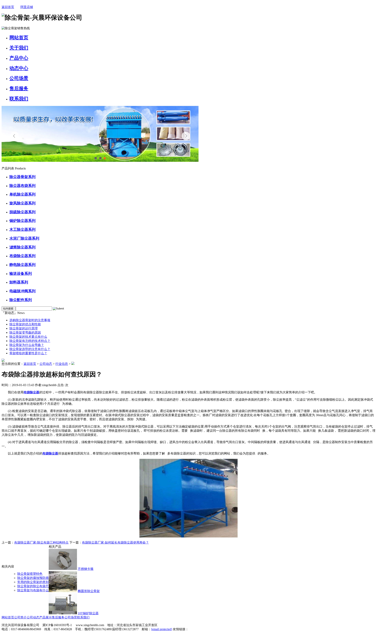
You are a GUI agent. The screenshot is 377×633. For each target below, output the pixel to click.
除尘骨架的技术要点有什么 (28, 336)
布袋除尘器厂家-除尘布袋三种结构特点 (41, 542)
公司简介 (20, 617)
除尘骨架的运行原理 (23, 328)
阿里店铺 (26, 7)
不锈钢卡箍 (85, 568)
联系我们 (18, 98)
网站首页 (18, 37)
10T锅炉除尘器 (88, 613)
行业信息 (61, 363)
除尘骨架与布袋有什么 (33, 590)
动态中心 (18, 68)
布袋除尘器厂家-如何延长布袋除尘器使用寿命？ (115, 542)
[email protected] (161, 629)
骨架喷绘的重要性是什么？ (28, 353)
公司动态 (45, 363)
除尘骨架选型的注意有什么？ (29, 349)
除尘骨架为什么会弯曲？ (26, 345)
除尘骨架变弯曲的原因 (25, 332)
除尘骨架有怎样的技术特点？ (29, 340)
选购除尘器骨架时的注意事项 (29, 320)
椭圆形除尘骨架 (89, 591)
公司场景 (18, 78)
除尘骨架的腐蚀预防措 (33, 578)
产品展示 (45, 617)
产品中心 (18, 58)
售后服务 (18, 88)
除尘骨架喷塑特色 (29, 573)
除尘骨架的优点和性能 (25, 324)
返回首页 (8, 7)
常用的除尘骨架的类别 (33, 582)
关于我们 (18, 47)
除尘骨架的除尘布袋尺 (33, 586)
